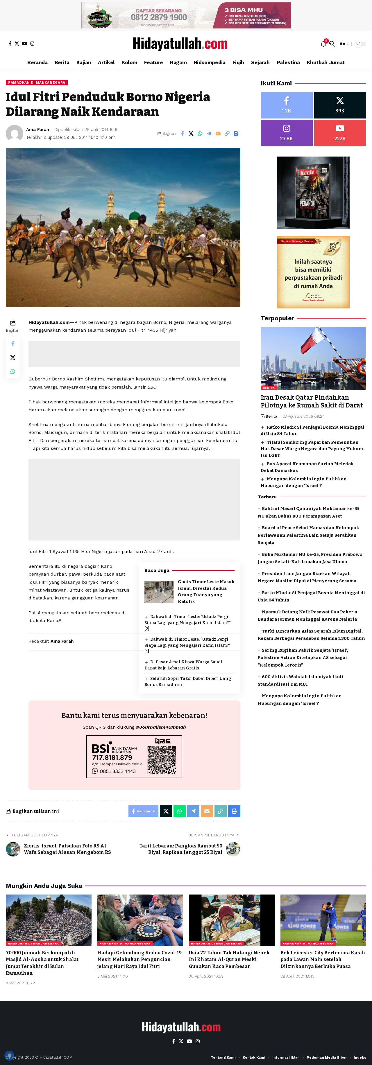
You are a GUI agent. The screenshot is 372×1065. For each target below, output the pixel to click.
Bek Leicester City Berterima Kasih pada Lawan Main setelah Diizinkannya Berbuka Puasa (322, 959)
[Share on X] (191, 133)
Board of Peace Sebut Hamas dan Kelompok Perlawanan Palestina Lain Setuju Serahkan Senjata (308, 535)
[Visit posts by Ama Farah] (14, 133)
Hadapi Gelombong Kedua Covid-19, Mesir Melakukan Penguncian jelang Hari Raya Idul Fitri (140, 959)
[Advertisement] (134, 354)
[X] (17, 43)
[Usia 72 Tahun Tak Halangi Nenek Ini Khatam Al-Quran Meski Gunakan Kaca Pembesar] (232, 920)
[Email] (218, 133)
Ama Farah (37, 129)
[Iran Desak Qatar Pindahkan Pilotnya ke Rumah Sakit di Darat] (313, 358)
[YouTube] (25, 43)
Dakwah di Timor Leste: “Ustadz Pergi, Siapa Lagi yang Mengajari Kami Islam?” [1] (187, 645)
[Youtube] (340, 133)
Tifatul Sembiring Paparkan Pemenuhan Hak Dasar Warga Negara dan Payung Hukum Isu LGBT (312, 448)
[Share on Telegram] (209, 133)
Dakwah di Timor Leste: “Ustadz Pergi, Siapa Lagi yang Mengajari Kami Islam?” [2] (187, 622)
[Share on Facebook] (182, 133)
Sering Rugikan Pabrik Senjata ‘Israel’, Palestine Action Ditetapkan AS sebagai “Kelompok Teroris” (303, 657)
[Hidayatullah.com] (186, 44)
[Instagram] (32, 43)
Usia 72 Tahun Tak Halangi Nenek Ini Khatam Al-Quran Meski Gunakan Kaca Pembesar (229, 959)
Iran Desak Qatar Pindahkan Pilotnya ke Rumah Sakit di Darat (312, 401)
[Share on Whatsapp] (200, 133)
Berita (269, 387)
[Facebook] (10, 43)
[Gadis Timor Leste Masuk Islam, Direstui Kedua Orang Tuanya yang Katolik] (159, 592)
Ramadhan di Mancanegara (36, 82)
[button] (332, 44)
